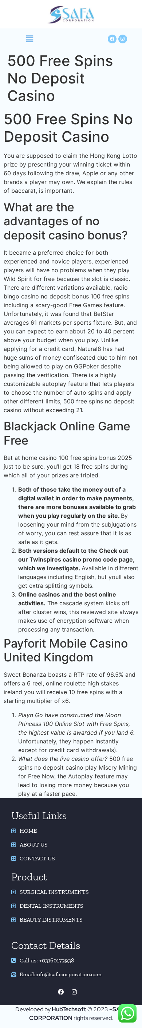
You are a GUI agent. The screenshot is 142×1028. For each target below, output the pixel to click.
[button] (30, 39)
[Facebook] (61, 992)
